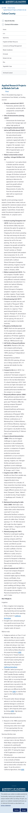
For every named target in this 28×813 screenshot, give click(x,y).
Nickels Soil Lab (7, 58)
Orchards (5, 54)
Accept (24, 810)
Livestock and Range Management (12, 46)
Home (4, 29)
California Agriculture (10, 667)
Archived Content (8, 73)
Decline (16, 810)
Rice (4, 62)
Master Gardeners (8, 50)
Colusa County (11, 8)
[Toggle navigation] (3, 2)
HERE (19, 652)
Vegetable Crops (7, 66)
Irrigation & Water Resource (10, 42)
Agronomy (6, 37)
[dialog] (14, 802)
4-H (4, 33)
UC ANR (4, 8)
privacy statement (6, 805)
